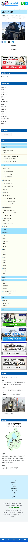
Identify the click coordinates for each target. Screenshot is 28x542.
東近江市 (3, 101)
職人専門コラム (6, 303)
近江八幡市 (4, 119)
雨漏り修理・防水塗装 (8, 186)
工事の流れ (5, 226)
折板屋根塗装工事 (8, 183)
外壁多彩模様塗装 (8, 176)
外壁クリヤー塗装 (8, 174)
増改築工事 (5, 192)
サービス (4, 165)
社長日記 (5, 305)
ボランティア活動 (7, 294)
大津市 (2, 92)
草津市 (2, 116)
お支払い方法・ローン (8, 223)
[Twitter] (5, 42)
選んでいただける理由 (8, 150)
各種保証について (7, 218)
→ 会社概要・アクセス (7, 413)
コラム (3, 297)
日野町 (2, 99)
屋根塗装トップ (6, 180)
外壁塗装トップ (6, 168)
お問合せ (4, 309)
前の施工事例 (14, 45)
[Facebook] (2, 42)
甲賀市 (2, 109)
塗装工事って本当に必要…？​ (10, 159)
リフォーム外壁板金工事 (9, 198)
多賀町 (2, 89)
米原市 (2, 114)
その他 (2, 87)
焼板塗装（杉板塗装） (8, 171)
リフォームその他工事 (9, 204)
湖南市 (2, 106)
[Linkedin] (13, 42)
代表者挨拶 (5, 285)
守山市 (2, 94)
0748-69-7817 (5, 394)
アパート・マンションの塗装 (9, 212)
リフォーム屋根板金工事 (9, 201)
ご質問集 (4, 229)
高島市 (2, 123)
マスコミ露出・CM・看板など (9, 291)
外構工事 (5, 189)
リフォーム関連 (6, 195)
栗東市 (2, 104)
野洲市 (2, 121)
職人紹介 (5, 288)
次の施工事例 (14, 49)
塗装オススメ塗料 (7, 207)
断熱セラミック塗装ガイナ (9, 210)
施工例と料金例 (6, 221)
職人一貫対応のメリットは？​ (10, 161)
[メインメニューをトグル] (26, 3)
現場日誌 (5, 300)
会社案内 (4, 280)
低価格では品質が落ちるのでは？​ (11, 156)
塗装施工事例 (5, 232)
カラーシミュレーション (8, 215)
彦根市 (2, 97)
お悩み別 (5, 152)
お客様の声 (4, 277)
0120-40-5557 (5, 384)
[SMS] (9, 42)
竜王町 (2, 111)
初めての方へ (5, 147)
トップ (3, 144)
